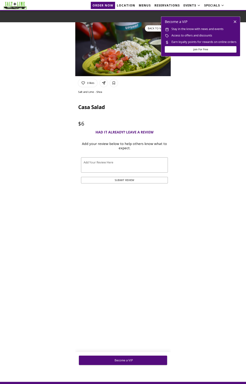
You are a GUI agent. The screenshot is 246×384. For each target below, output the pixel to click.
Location (126, 5)
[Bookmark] (114, 83)
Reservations (167, 5)
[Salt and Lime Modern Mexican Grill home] (19, 5)
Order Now (103, 5)
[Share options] (104, 83)
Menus (145, 5)
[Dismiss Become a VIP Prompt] (235, 22)
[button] (192, 5)
